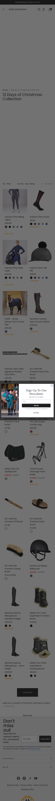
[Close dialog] (52, 385)
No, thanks (36, 412)
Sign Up (36, 405)
